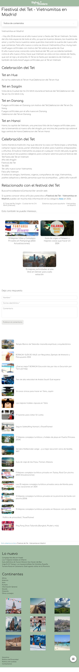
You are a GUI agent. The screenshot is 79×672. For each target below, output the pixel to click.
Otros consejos (7, 593)
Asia (3, 582)
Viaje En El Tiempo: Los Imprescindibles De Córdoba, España (25, 564)
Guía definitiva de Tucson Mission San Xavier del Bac (22, 562)
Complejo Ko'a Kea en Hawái (12, 558)
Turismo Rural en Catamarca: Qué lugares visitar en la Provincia (26, 566)
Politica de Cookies (9, 661)
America (5, 580)
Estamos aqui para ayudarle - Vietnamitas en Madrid (59, 204)
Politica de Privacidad (10, 659)
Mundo (4, 589)
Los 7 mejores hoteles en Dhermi (14, 560)
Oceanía (5, 591)
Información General (9, 587)
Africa (4, 578)
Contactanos (7, 664)
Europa (5, 584)
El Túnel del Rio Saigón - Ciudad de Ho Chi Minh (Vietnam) (20, 204)
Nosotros (5, 657)
